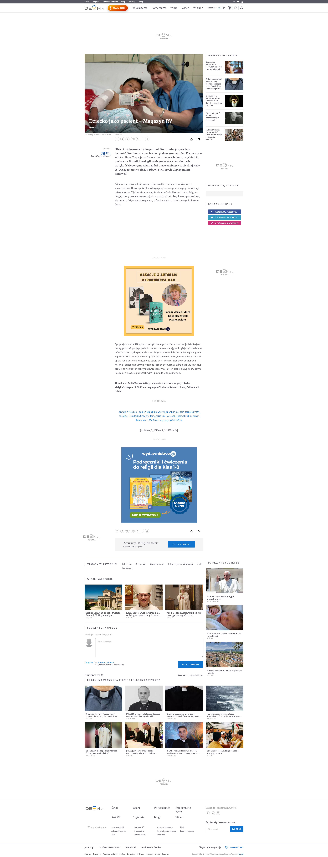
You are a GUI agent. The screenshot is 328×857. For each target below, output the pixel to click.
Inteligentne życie (183, 809)
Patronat (165, 854)
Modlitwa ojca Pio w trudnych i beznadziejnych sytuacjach (214, 116)
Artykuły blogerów (118, 831)
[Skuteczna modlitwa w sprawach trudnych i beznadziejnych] (234, 67)
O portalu (88, 854)
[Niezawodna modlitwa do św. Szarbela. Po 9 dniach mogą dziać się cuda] (234, 101)
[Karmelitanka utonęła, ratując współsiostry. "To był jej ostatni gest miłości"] (224, 698)
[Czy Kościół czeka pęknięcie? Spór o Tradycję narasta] (224, 735)
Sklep (141, 2)
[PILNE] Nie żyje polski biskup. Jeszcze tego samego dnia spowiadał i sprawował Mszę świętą (143, 716)
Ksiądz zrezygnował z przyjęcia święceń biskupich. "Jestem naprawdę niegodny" (183, 716)
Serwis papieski (117, 827)
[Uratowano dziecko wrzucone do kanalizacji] (224, 617)
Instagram (242, 1)
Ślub (113, 834)
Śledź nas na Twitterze (226, 217)
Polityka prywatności (110, 854)
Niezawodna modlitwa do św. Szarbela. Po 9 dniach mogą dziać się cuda (214, 101)
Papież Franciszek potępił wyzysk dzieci (220, 597)
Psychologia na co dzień (166, 831)
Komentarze (159, 7)
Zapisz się (236, 829)
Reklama (140, 854)
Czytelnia (138, 817)
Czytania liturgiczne (165, 827)
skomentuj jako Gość (106, 662)
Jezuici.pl (89, 847)
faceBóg (132, 2)
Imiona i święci (140, 834)
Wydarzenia (140, 7)
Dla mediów (131, 854)
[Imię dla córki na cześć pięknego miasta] (224, 654)
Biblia (87, 2)
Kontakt (122, 854)
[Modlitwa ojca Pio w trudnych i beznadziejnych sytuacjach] (234, 118)
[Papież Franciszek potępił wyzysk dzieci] (224, 580)
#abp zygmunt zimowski (180, 564)
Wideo (185, 7)
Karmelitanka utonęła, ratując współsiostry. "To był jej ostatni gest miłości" (223, 716)
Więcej (197, 7)
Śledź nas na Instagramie (226, 223)
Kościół (92, 128)
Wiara (173, 7)
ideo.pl (241, 854)
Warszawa (211, 8)
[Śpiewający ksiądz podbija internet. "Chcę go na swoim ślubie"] (103, 735)
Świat (114, 807)
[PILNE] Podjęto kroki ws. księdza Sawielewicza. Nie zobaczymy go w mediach (182, 753)
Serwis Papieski (213, 601)
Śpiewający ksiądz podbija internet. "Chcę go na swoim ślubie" (101, 752)
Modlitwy (161, 834)
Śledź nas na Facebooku (226, 212)
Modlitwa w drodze (110, 2)
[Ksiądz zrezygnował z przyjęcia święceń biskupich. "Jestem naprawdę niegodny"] (184, 698)
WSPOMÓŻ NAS (236, 847)
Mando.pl (131, 847)
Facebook (234, 1)
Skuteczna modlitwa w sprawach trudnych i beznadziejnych (214, 65)
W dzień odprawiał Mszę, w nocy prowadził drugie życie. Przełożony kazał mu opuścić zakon (214, 85)
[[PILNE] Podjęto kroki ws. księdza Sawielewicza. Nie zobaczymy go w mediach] (184, 735)
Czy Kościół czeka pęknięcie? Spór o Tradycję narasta (223, 752)
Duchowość (139, 827)
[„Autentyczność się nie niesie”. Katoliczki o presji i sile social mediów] (234, 135)
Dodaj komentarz (190, 664)
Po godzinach (162, 807)
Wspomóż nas (184, 544)
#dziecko (126, 564)
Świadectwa (139, 831)
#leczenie (141, 564)
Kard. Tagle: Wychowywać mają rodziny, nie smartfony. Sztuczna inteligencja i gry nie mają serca (143, 615)
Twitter (238, 1)
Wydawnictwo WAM (109, 847)
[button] (229, 8)
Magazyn (96, 2)
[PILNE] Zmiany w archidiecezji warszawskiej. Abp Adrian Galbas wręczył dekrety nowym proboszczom (143, 753)
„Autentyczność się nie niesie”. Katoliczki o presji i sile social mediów (214, 135)
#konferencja (156, 564)
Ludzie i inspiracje (187, 831)
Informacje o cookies (153, 854)
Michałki (210, 675)
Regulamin (97, 854)
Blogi (123, 2)
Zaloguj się (89, 662)
